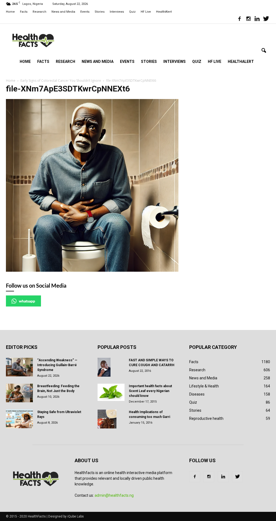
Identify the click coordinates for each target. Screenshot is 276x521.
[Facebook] (239, 19)
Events (84, 11)
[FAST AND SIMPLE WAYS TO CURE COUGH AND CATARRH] (104, 367)
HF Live (146, 11)
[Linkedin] (257, 19)
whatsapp (27, 301)
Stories (100, 11)
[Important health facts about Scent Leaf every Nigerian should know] (111, 392)
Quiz (132, 11)
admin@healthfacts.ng (114, 495)
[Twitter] (266, 19)
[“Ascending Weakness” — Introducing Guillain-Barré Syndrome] (19, 367)
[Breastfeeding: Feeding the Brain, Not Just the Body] (19, 393)
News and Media (63, 11)
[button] (263, 50)
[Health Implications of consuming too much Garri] (107, 419)
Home (10, 11)
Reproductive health (206, 418)
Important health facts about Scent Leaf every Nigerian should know (150, 391)
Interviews (117, 11)
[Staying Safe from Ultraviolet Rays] (19, 419)
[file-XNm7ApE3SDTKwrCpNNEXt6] (92, 270)
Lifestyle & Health (204, 386)
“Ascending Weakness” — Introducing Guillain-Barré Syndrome (57, 365)
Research (39, 11)
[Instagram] (248, 19)
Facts (23, 11)
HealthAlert (164, 11)
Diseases (197, 394)
